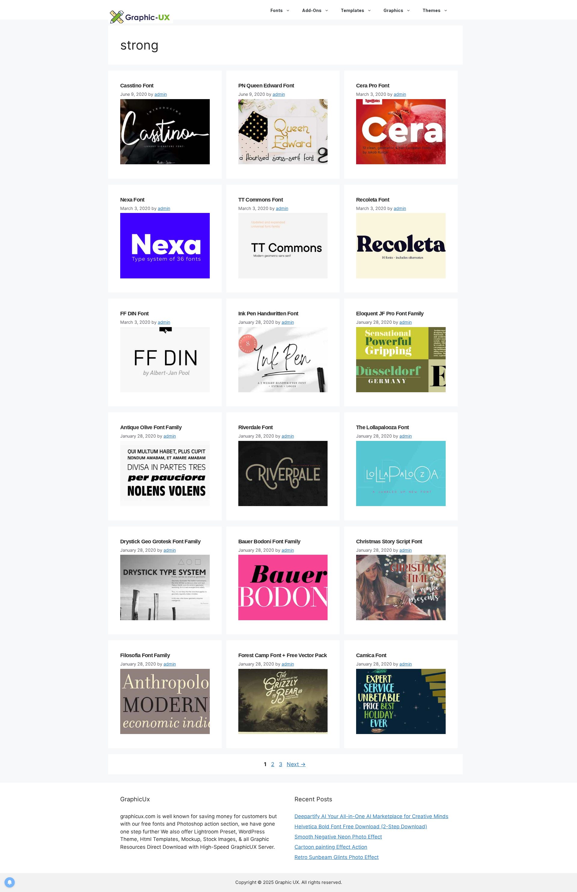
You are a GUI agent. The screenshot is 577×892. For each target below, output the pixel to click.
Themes (432, 10)
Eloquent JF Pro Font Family (390, 314)
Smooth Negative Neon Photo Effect (338, 837)
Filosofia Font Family (145, 655)
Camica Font (371, 655)
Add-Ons (312, 10)
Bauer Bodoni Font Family (269, 542)
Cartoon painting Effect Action (331, 847)
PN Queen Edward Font (266, 86)
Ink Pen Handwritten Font (268, 314)
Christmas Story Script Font (389, 542)
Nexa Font (132, 200)
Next (296, 764)
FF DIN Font (134, 314)
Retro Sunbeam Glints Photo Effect (337, 857)
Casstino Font (137, 86)
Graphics (393, 10)
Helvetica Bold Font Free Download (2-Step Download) (361, 827)
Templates (352, 10)
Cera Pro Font (372, 86)
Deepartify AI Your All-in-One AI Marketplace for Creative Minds (371, 816)
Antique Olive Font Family (151, 427)
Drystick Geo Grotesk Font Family (160, 542)
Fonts (276, 10)
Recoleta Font (372, 200)
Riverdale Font (255, 427)
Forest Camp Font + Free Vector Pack (282, 655)
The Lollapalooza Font (382, 427)
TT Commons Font (260, 200)
